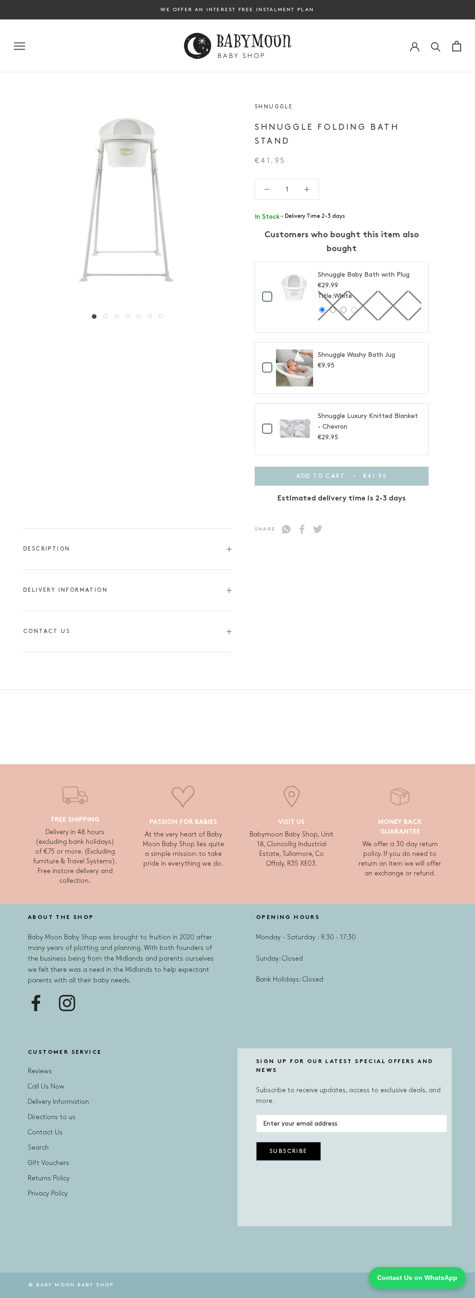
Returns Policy (49, 1178)
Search (38, 1148)
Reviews (40, 1071)
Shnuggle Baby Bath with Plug (364, 275)
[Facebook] (302, 529)
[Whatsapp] (286, 529)
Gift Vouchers (48, 1163)
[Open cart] (456, 46)
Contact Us (46, 631)
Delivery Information (65, 590)
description (46, 548)
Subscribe (289, 1151)
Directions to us (52, 1117)
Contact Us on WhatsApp (417, 1277)
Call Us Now (46, 1086)
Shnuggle (274, 106)
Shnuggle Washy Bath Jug (356, 355)
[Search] (436, 46)
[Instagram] (67, 1003)
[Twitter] (317, 529)
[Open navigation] (19, 46)
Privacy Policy (48, 1193)
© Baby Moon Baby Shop (71, 1285)
